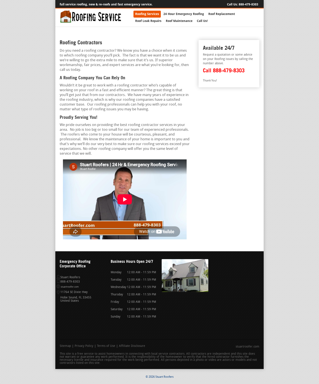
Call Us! (202, 21)
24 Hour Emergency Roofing (183, 14)
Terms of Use (106, 346)
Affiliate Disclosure (132, 346)
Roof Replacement (221, 14)
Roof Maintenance (179, 21)
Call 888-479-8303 (224, 70)
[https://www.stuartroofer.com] (90, 21)
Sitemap (65, 346)
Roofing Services (147, 14)
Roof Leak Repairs (148, 21)
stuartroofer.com (70, 287)
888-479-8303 (248, 4)
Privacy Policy (84, 346)
